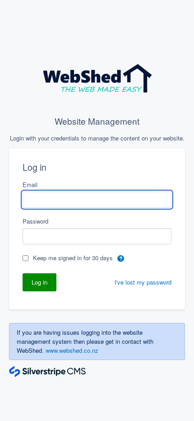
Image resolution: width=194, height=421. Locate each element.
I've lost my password (143, 282)
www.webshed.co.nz (72, 350)
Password (35, 221)
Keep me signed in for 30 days (74, 257)
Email (30, 184)
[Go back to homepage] (97, 80)
